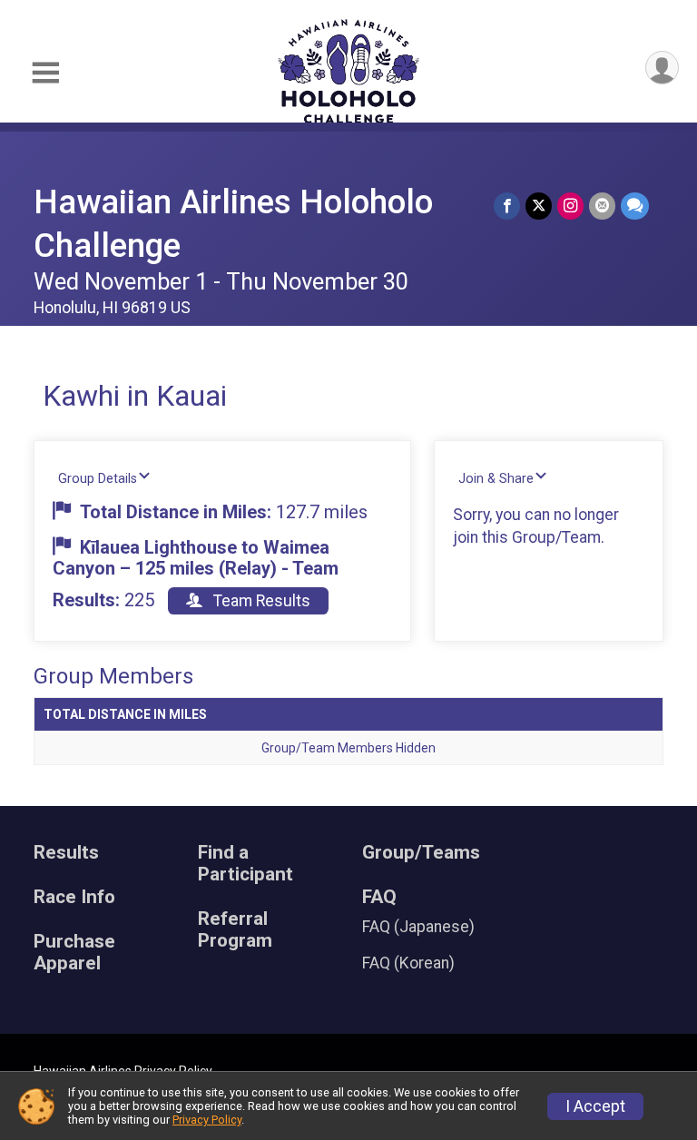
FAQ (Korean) (408, 963)
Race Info (74, 897)
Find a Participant (245, 863)
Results (66, 852)
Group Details (97, 478)
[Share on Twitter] (538, 205)
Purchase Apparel (74, 952)
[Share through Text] (635, 205)
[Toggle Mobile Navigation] (45, 73)
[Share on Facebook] (507, 205)
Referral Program (235, 930)
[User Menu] (662, 67)
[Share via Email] (602, 205)
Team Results (260, 601)
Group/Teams (421, 852)
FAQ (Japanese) (418, 927)
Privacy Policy (206, 1119)
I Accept (595, 1106)
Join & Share (496, 478)
